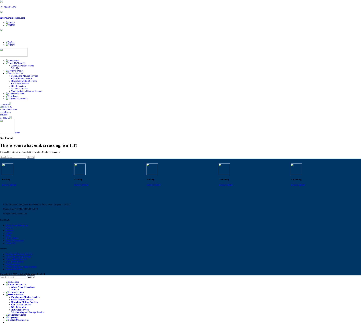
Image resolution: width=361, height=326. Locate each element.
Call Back (4, 104)
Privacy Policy (12, 238)
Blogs (8, 235)
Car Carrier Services (20, 83)
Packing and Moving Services (24, 76)
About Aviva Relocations (22, 65)
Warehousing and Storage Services (26, 91)
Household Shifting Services (24, 81)
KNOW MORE (9, 185)
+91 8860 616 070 (8, 7)
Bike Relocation (18, 86)
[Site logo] (13, 56)
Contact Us (11, 243)
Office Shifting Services (22, 78)
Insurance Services (19, 88)
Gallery (9, 233)
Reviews (9, 230)
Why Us (15, 68)
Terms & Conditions (15, 240)
